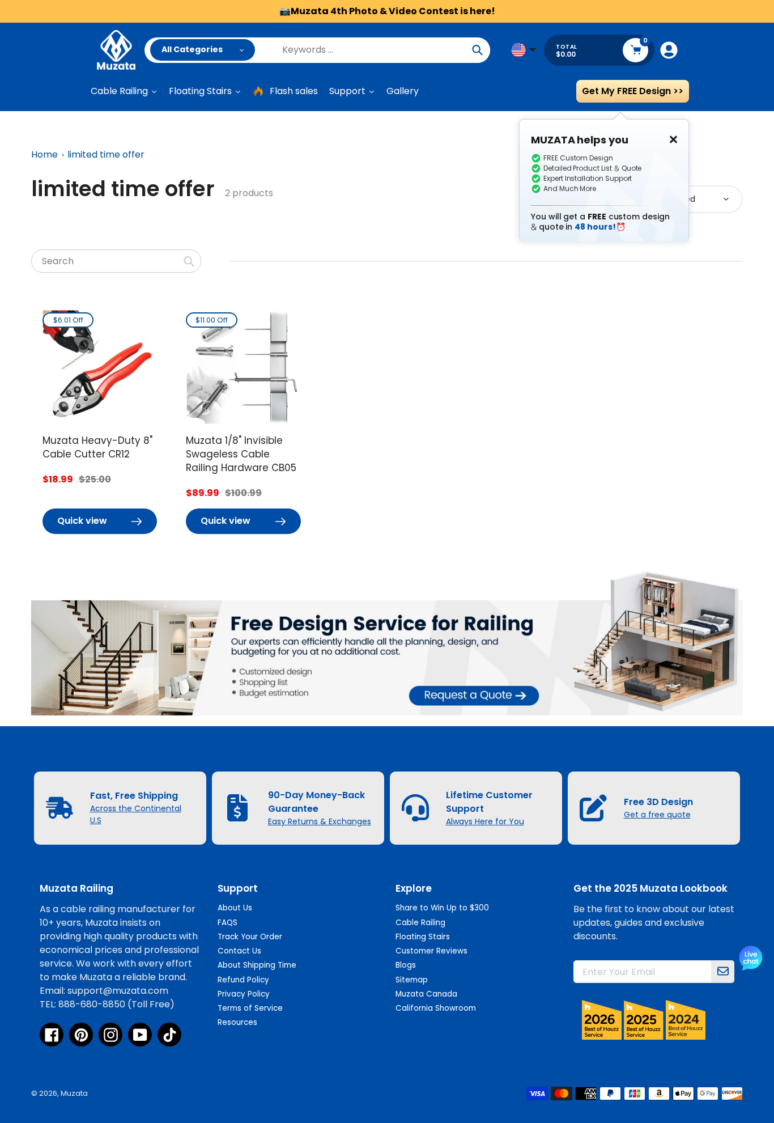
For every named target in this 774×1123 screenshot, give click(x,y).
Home (44, 154)
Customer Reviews (431, 951)
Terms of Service (250, 1008)
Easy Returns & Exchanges (319, 821)
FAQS (227, 922)
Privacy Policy (244, 994)
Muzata (74, 1093)
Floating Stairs (422, 936)
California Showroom (435, 1008)
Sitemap (411, 979)
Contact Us (239, 951)
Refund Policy (243, 979)
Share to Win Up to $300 (442, 907)
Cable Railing (420, 922)
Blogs (405, 965)
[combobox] (116, 261)
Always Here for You (485, 821)
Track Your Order (250, 936)
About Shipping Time (257, 965)
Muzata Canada (426, 994)
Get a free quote (657, 814)
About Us (235, 907)
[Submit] (723, 971)
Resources (237, 1022)
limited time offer (105, 154)
